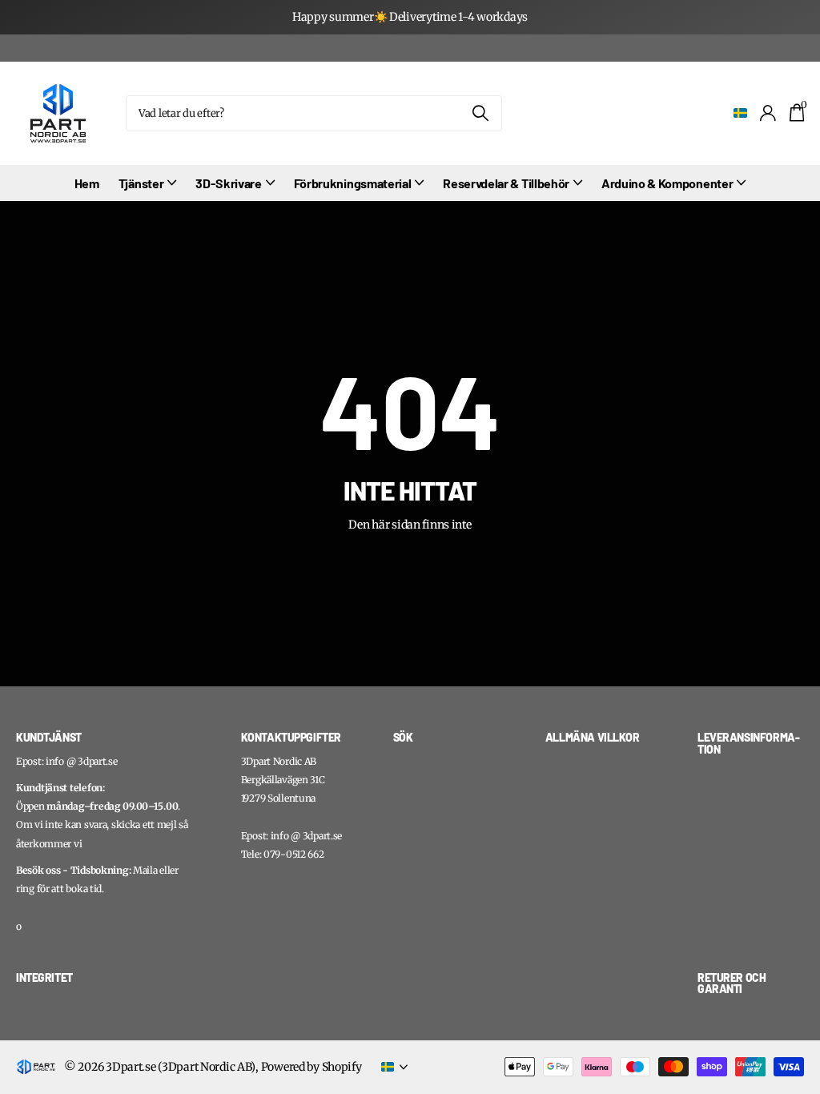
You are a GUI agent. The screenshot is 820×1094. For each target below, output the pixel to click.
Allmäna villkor (592, 737)
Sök (403, 737)
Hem (86, 183)
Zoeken (480, 113)
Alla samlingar (147, 184)
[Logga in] (768, 113)
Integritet (44, 977)
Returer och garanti (731, 983)
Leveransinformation (748, 743)
